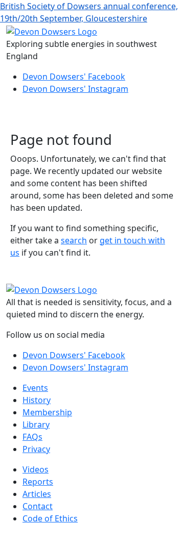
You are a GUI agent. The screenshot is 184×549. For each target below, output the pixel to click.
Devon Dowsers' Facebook (73, 76)
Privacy (36, 449)
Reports (37, 481)
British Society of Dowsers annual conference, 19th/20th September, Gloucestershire (89, 12)
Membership (47, 412)
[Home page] (51, 30)
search (74, 240)
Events (35, 387)
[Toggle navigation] (20, 117)
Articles (36, 494)
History (36, 400)
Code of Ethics (50, 518)
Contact (37, 506)
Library (36, 424)
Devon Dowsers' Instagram (75, 88)
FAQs (32, 436)
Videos (35, 469)
